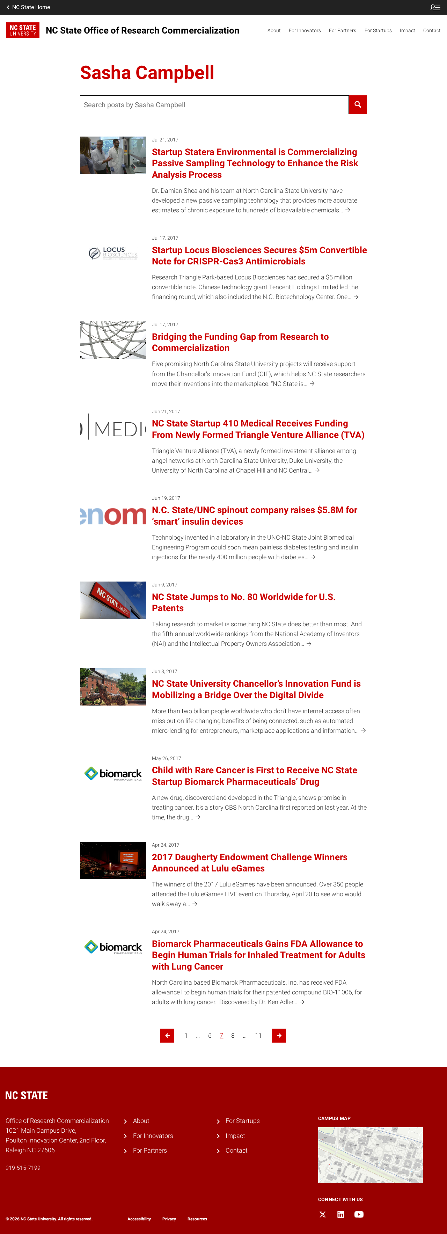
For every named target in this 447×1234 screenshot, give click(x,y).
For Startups (378, 30)
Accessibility (139, 1219)
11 (258, 1035)
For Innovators (305, 30)
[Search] (358, 104)
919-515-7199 (23, 1167)
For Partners (342, 30)
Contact (432, 30)
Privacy (169, 1219)
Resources (197, 1219)
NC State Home (31, 7)
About (274, 30)
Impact (407, 30)
